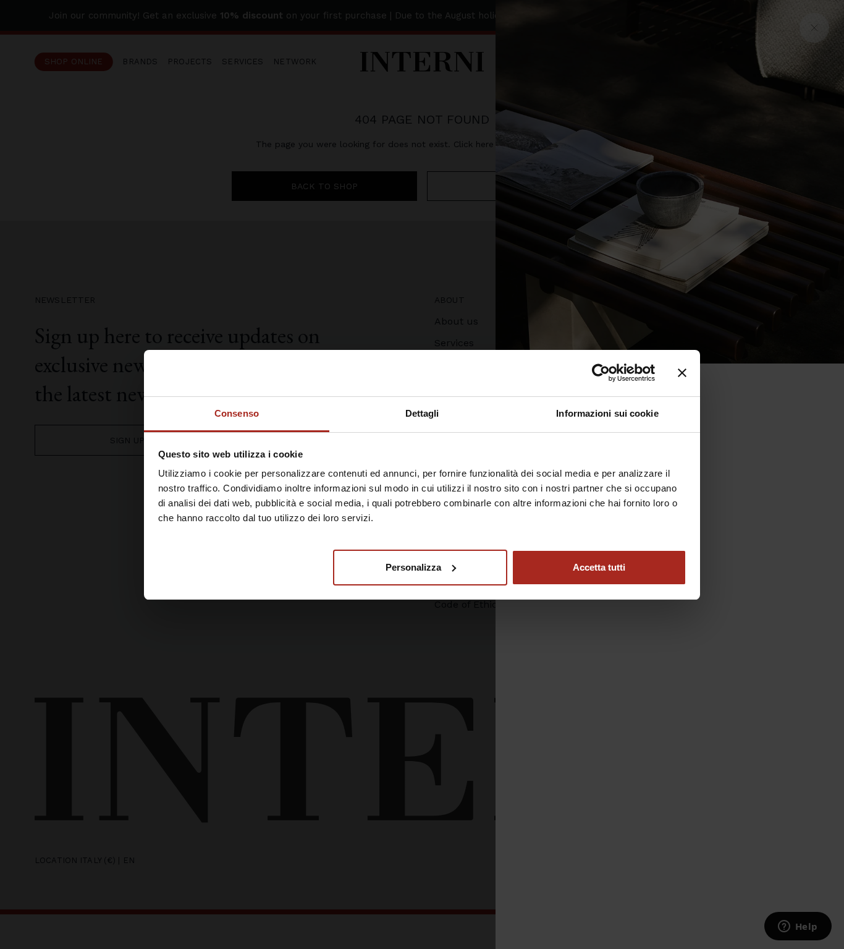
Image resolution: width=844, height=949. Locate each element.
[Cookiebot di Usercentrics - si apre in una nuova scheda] (601, 373)
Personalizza (413, 566)
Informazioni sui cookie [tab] (607, 413)
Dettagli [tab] (422, 413)
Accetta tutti (599, 566)
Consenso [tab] (236, 413)
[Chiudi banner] (682, 372)
